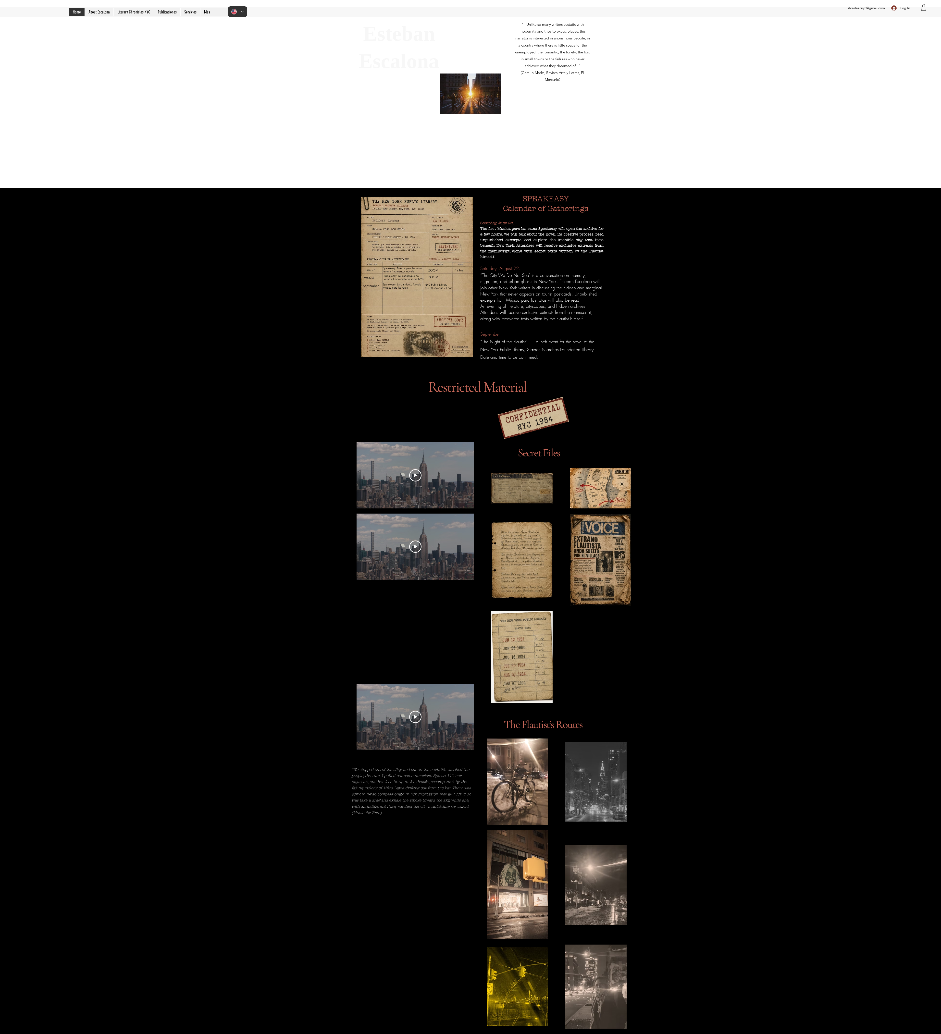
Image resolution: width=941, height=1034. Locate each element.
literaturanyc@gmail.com (866, 8)
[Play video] (415, 475)
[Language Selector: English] (237, 11)
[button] (167, 12)
